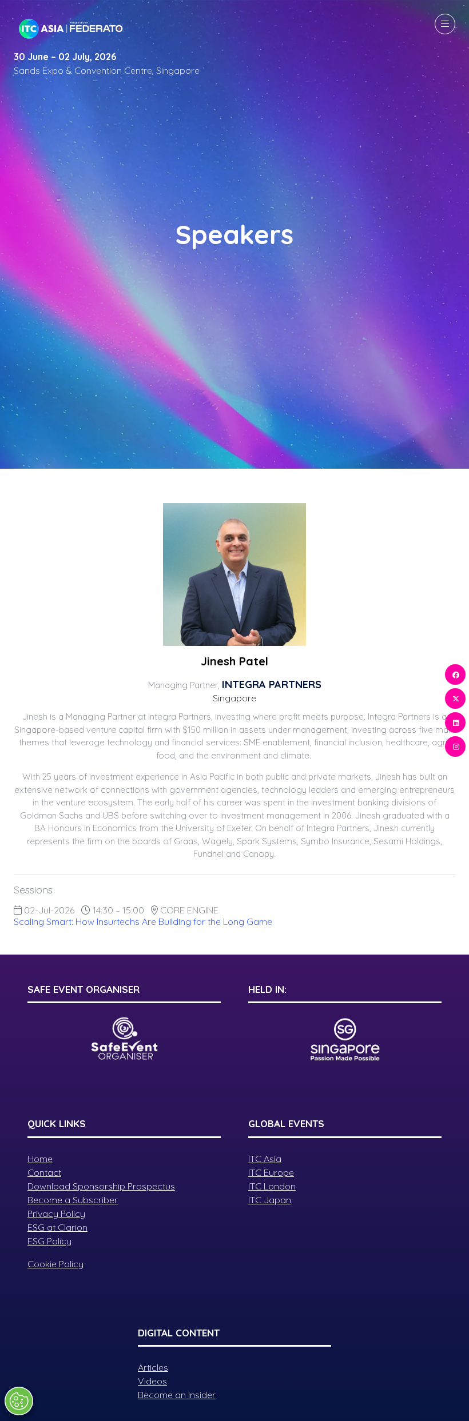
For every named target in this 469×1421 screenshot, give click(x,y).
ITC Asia (264, 1158)
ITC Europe (271, 1172)
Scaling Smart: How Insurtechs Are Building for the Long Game (143, 921)
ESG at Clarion (57, 1227)
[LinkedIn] (455, 722)
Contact (44, 1172)
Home (40, 1158)
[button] (445, 24)
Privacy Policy (56, 1213)
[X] (455, 698)
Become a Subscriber (72, 1200)
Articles (153, 1367)
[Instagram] (455, 746)
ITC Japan (269, 1200)
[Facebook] (455, 674)
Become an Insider (177, 1394)
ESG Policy (49, 1241)
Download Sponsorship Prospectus (101, 1186)
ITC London (272, 1186)
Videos (152, 1381)
